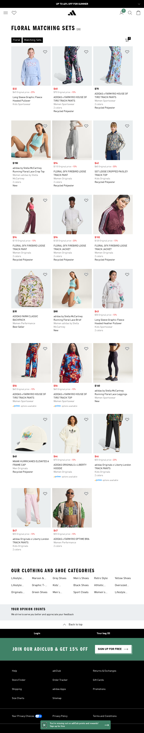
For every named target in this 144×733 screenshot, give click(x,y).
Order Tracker (60, 680)
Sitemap (57, 698)
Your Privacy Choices (23, 716)
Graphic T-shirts (38, 585)
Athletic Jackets (99, 585)
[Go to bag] (138, 13)
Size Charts (18, 698)
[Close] (44, 725)
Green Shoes (39, 592)
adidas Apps (59, 689)
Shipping (17, 689)
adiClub (57, 671)
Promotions (99, 689)
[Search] (130, 13)
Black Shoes (81, 585)
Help (14, 671)
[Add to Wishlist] (45, 52)
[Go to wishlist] (14, 13)
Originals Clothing (16, 592)
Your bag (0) (103, 633)
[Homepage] (72, 14)
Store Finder (18, 680)
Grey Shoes (59, 578)
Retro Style (101, 578)
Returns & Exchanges (104, 671)
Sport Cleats (81, 592)
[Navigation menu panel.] (5, 13)
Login (37, 633)
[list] (66, 40)
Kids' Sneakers (58, 585)
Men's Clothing (58, 592)
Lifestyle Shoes (16, 585)
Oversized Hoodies (121, 585)
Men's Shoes (81, 578)
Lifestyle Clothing (16, 578)
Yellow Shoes (123, 578)
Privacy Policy (60, 716)
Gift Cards (98, 680)
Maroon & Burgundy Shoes (38, 578)
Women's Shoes (99, 592)
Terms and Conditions (105, 716)
